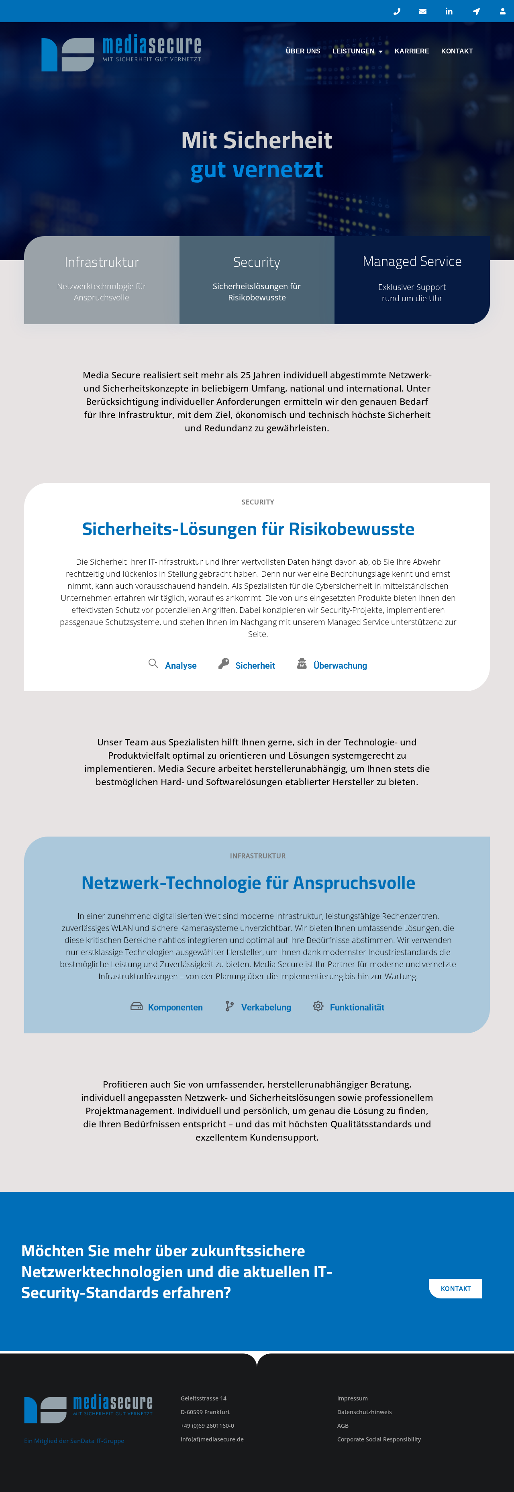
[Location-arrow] (476, 11)
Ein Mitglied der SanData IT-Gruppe (74, 1441)
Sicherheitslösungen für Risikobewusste (257, 292)
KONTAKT (457, 51)
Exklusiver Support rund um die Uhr (412, 293)
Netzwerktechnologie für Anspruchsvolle (101, 292)
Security (257, 261)
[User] (503, 11)
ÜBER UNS (303, 51)
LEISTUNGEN (353, 51)
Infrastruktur (102, 261)
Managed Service (412, 260)
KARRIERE (412, 51)
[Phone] (397, 11)
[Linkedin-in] (449, 11)
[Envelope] (423, 11)
